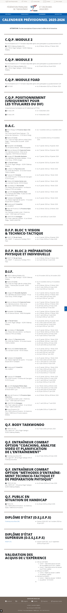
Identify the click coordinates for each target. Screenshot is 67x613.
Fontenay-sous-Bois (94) (12, 521)
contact (29, 605)
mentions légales (36, 605)
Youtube (35, 601)
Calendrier (42, 14)
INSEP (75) (8, 542)
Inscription (58, 14)
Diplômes (8, 14)
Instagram (25, 601)
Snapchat (45, 601)
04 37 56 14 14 (45, 610)
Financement (25, 14)
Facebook (9, 601)
